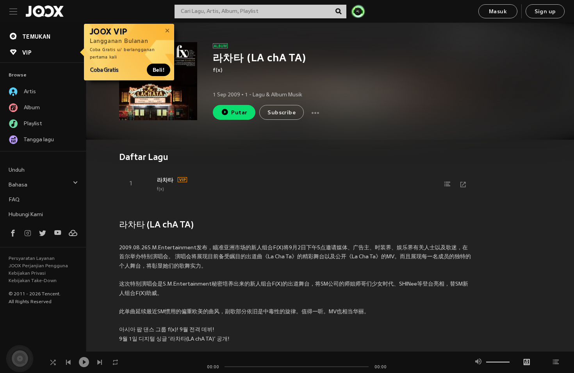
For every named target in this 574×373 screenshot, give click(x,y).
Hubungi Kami (26, 215)
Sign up (545, 12)
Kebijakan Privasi (27, 273)
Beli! (158, 70)
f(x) (218, 70)
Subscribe (281, 113)
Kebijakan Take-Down (33, 281)
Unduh (17, 170)
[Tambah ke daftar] (447, 184)
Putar (239, 113)
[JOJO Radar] (358, 11)
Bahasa (18, 185)
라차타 (165, 180)
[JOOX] (44, 11)
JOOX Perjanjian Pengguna (38, 266)
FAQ (14, 200)
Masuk (498, 12)
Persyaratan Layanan (32, 258)
